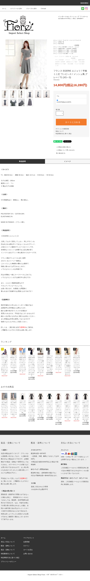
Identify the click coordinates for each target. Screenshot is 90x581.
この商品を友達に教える (63, 147)
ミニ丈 (71, 53)
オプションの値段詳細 (62, 129)
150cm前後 (74, 50)
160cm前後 (74, 51)
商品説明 (22, 161)
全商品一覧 (61, 42)
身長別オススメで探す (63, 50)
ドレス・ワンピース (63, 40)
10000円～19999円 (71, 48)
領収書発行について (8, 554)
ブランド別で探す (62, 46)
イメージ (67, 161)
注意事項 (22, 327)
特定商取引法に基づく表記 (63, 133)
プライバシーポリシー (8, 561)
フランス (71, 46)
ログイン (26, 546)
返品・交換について (8, 550)
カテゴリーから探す (16, 8)
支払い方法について (8, 542)
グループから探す (31, 8)
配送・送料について (8, 546)
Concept (43, 8)
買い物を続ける (60, 153)
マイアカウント (28, 538)
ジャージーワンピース (75, 40)
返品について (60, 131)
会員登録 (26, 542)
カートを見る (28, 550)
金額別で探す (61, 48)
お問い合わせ (28, 554)
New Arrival (61, 43)
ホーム (4, 8)
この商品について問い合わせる (65, 150)
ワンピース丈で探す (63, 53)
